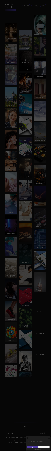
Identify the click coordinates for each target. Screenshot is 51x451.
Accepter (32, 447)
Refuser (43, 447)
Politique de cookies (37, 449)
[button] (49, 438)
